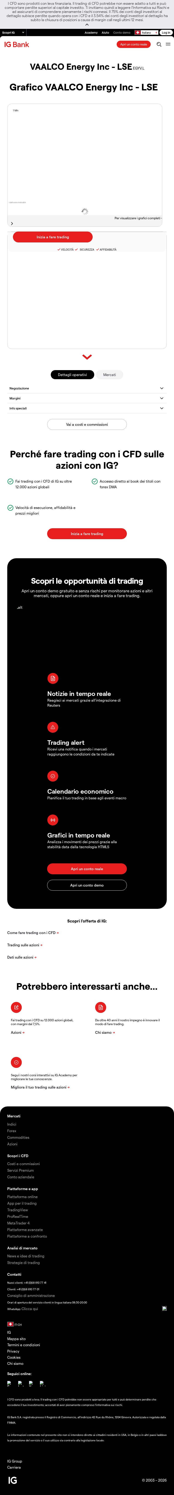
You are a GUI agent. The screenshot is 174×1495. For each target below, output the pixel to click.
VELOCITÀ (67, 249)
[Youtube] (31, 1383)
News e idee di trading (25, 1256)
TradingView (17, 1210)
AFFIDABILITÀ (108, 249)
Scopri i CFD (17, 1156)
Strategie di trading (23, 1262)
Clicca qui (30, 1308)
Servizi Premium (20, 1170)
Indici (11, 1124)
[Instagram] (21, 1383)
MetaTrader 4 (18, 1223)
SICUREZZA (86, 249)
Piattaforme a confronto (27, 1236)
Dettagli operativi (72, 374)
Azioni (12, 1144)
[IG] (17, 44)
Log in (166, 32)
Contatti (14, 1274)
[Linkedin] (42, 1383)
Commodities (18, 1137)
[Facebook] (10, 1383)
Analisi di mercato (22, 1248)
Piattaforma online (22, 1196)
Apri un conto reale (133, 44)
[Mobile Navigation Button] (168, 44)
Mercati (109, 374)
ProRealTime (17, 1216)
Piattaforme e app (22, 1188)
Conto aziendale (20, 1177)
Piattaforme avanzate (25, 1229)
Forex (11, 1131)
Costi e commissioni (23, 1163)
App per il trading (22, 1203)
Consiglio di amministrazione (31, 1295)
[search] (159, 44)
